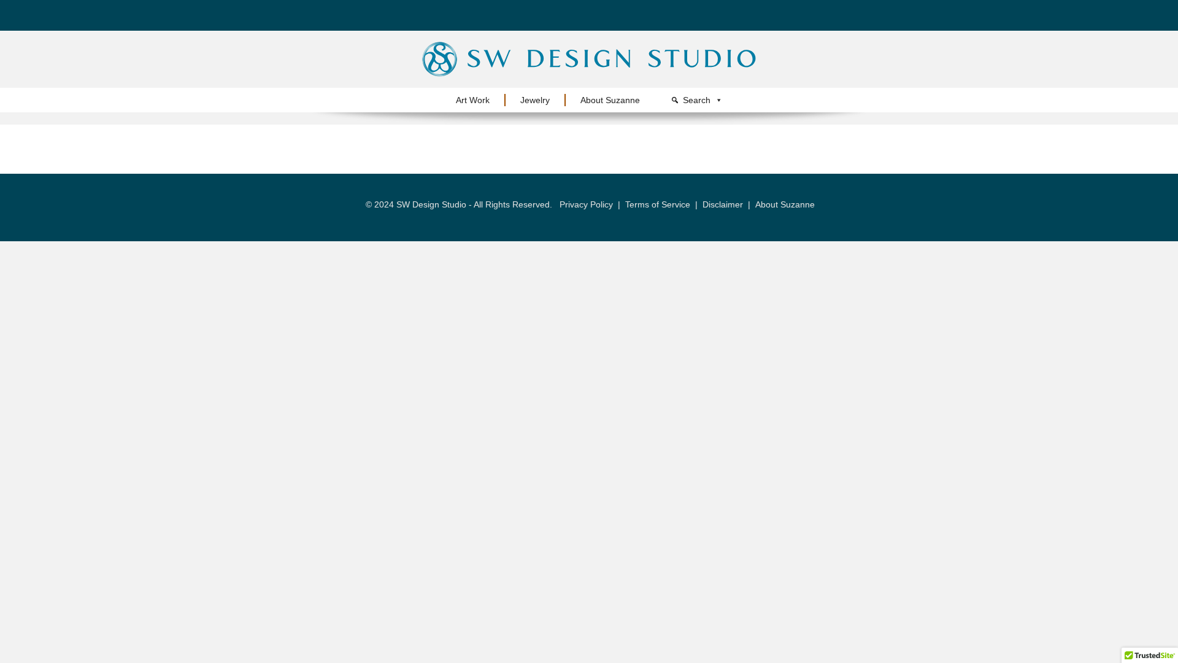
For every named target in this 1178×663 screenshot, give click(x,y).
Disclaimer (723, 204)
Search (696, 100)
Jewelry (535, 100)
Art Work (473, 100)
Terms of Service (657, 204)
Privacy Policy (586, 204)
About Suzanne (610, 100)
